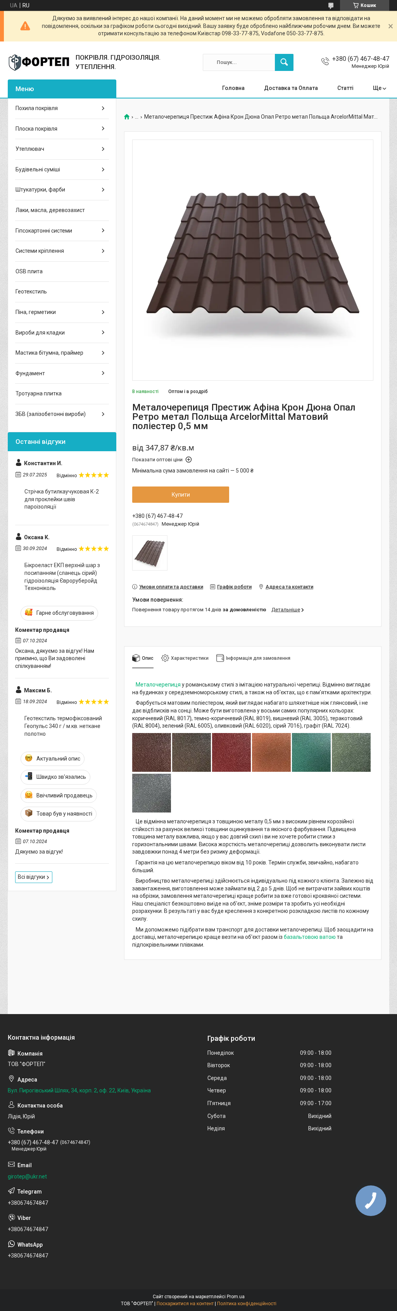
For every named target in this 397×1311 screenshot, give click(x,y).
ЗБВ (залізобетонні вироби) (51, 414)
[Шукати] (284, 62)
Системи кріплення (40, 251)
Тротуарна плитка (39, 393)
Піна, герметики (36, 312)
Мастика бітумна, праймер (49, 353)
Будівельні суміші (38, 169)
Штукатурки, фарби (40, 189)
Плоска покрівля (36, 129)
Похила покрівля (37, 108)
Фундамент (30, 373)
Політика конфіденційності (246, 1303)
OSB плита (29, 271)
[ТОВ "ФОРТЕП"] (39, 62)
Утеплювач (30, 149)
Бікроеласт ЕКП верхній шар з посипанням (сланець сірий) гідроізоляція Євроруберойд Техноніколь (62, 576)
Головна (233, 88)
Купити (181, 495)
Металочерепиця (158, 684)
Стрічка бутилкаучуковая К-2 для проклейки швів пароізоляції (61, 499)
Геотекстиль (31, 291)
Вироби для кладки (40, 332)
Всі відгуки (31, 877)
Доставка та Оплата (291, 88)
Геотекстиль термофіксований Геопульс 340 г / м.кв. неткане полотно (63, 726)
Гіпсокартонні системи (44, 231)
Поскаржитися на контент (185, 1303)
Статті (345, 88)
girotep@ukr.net (27, 1176)
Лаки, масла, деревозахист (50, 210)
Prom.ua (236, 1296)
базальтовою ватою (310, 937)
